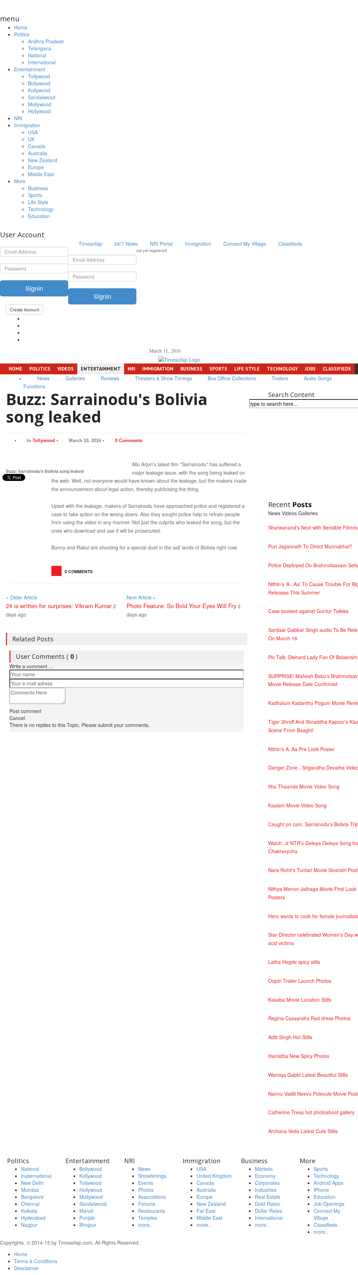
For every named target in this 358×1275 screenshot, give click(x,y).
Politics (21, 34)
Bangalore (32, 1196)
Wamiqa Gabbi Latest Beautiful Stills (308, 1074)
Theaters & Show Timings (163, 378)
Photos (145, 1189)
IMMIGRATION (157, 369)
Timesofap (89, 243)
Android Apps (328, 1182)
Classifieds (289, 243)
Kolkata (29, 1210)
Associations (152, 1196)
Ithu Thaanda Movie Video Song (303, 786)
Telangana (39, 48)
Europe (36, 167)
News (43, 378)
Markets (264, 1168)
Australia (37, 153)
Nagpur (29, 1224)
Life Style (38, 202)
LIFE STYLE (247, 369)
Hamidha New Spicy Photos (298, 1055)
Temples (147, 1217)
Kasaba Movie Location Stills (299, 999)
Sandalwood (41, 97)
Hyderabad (33, 1217)
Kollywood (39, 90)
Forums (146, 1203)
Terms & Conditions (35, 1261)
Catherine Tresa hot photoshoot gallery (311, 1112)
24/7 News (125, 243)
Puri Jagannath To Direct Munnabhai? (310, 546)
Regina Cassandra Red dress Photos (309, 1018)
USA (33, 132)
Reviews (109, 378)
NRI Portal (161, 243)
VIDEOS (65, 369)
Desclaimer (26, 1268)
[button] (20, 378)
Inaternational (36, 1175)
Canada (36, 146)
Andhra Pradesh (46, 41)
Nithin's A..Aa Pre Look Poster (301, 748)
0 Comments (128, 440)
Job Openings (329, 1203)
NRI (18, 118)
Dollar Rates (268, 1210)
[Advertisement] (313, 454)
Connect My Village (244, 243)
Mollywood (39, 104)
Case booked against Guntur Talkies (308, 610)
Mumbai (30, 1189)
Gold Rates (267, 1203)
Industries (266, 1189)
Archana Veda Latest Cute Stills (303, 1131)
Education (39, 215)
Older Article (21, 597)
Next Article (141, 597)
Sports (35, 195)
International (42, 62)
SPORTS (218, 369)
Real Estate (267, 1196)
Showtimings (152, 1175)
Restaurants (151, 1210)
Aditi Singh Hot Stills (290, 1036)
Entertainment (29, 69)
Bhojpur (87, 1224)
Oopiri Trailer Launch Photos (299, 980)
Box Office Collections (231, 378)
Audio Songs (317, 378)
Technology (40, 209)
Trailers (279, 378)
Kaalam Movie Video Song (297, 805)
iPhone (321, 1189)
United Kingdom (214, 1175)
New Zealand (42, 160)
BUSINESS (191, 369)
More (20, 181)
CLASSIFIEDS (337, 369)
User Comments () (46, 656)
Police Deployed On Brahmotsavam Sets (313, 565)
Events (145, 1182)
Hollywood (39, 111)
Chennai (30, 1203)
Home (20, 27)
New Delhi (32, 1182)
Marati (86, 1210)
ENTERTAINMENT (101, 369)
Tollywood (39, 76)
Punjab (87, 1217)
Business (38, 188)
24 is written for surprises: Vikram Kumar (59, 606)
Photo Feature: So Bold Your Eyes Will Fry (181, 606)
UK (31, 139)
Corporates (267, 1182)
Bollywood (39, 83)
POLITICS (39, 369)
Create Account (24, 309)
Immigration (27, 125)
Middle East (41, 174)
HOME (14, 369)
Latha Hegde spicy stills (294, 961)
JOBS (310, 369)
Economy (265, 1175)
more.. (145, 1224)
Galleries (74, 378)
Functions (33, 386)
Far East (205, 1210)
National (37, 55)
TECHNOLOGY (282, 369)
